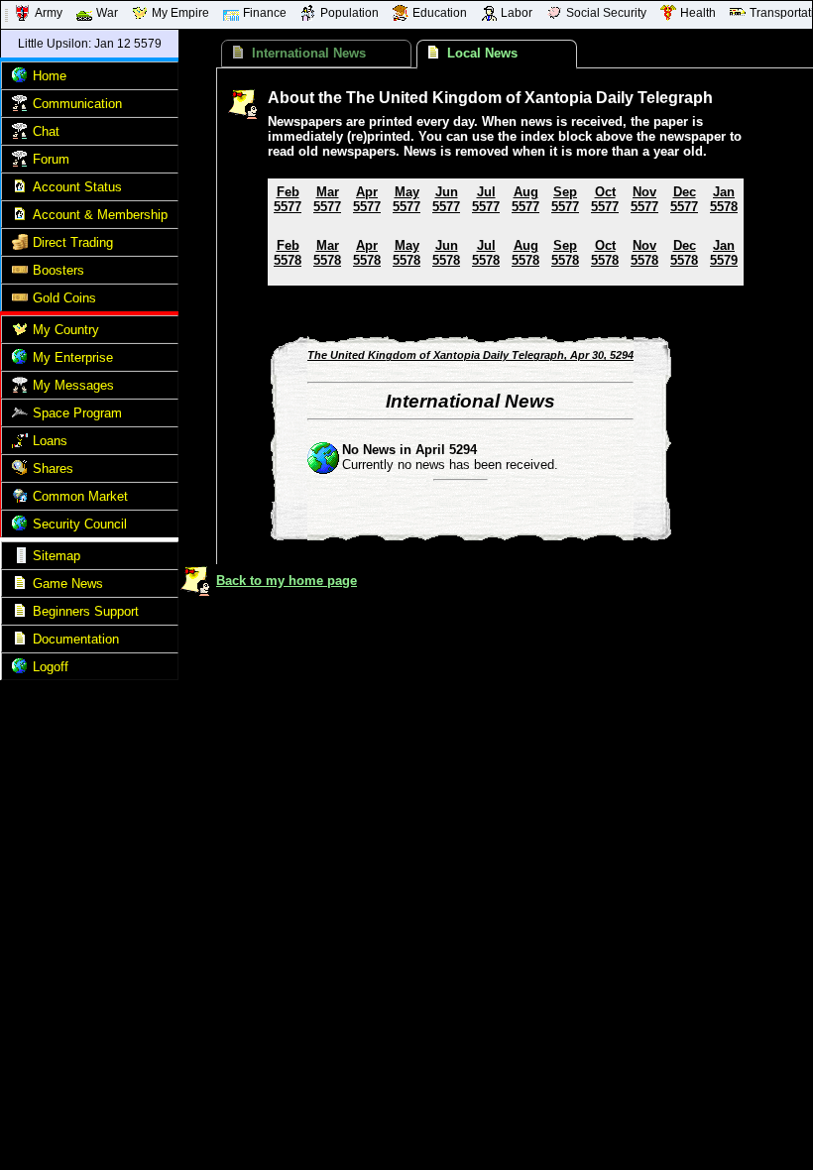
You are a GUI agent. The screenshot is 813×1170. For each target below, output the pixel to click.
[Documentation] (20, 642)
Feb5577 (287, 199)
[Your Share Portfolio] (20, 471)
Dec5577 (684, 199)
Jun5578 (446, 253)
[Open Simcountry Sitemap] (20, 558)
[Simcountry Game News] (20, 586)
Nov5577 (644, 199)
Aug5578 (525, 253)
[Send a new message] (20, 388)
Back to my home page (286, 580)
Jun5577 (446, 199)
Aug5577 (525, 199)
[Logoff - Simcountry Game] (20, 669)
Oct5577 (605, 199)
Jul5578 (486, 253)
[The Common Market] (20, 499)
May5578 (406, 253)
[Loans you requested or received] (20, 443)
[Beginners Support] (20, 614)
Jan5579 (724, 253)
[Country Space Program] (20, 416)
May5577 (406, 199)
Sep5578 (565, 253)
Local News (482, 53)
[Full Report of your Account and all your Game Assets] (20, 189)
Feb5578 (287, 253)
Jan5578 (724, 199)
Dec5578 (684, 253)
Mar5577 (327, 199)
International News (309, 53)
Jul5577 (486, 199)
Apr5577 (367, 199)
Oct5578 (605, 253)
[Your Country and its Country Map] (20, 332)
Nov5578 (644, 253)
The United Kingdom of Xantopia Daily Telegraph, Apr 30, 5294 (470, 355)
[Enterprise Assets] (20, 360)
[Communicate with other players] (20, 106)
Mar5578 (327, 253)
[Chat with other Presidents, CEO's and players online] (20, 134)
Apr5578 (367, 253)
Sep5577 (565, 199)
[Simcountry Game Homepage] (20, 78)
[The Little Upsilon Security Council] (20, 527)
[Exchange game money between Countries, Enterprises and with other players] (20, 245)
